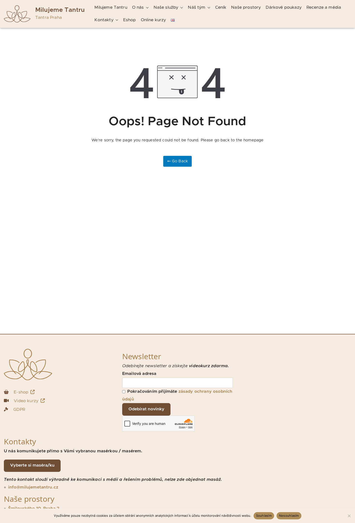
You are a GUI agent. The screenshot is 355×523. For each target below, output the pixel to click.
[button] (146, 8)
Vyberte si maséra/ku (32, 465)
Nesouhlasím (289, 515)
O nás (138, 7)
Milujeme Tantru (60, 10)
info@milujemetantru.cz (33, 487)
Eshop (129, 20)
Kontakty (103, 20)
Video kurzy (26, 401)
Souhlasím (264, 515)
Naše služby (166, 7)
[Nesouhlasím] (349, 515)
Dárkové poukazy (283, 7)
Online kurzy (153, 20)
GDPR (19, 409)
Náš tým (196, 7)
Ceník (221, 7)
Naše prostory (246, 7)
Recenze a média (323, 7)
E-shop (21, 392)
